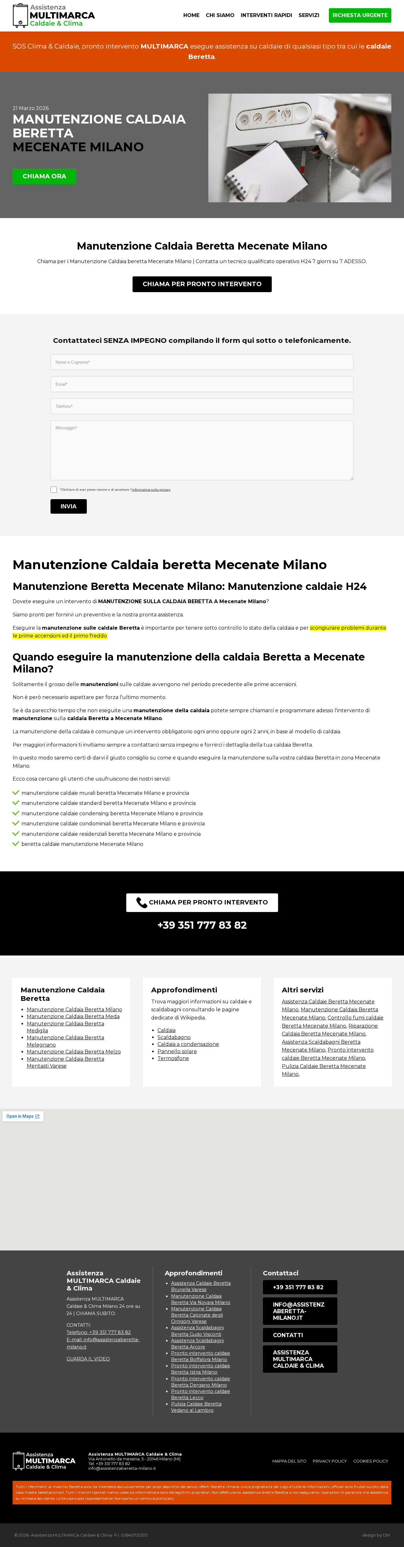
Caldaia (166, 1030)
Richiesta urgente (360, 15)
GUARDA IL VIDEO (88, 1359)
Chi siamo (220, 15)
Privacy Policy (330, 1461)
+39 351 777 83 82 (298, 1287)
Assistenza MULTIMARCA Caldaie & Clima (298, 1359)
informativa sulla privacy (151, 490)
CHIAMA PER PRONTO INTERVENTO (202, 284)
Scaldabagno (174, 1037)
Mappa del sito (289, 1461)
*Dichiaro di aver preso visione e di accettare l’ (115, 490)
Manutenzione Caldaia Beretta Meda (73, 1016)
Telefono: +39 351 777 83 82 (99, 1332)
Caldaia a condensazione (188, 1044)
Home (191, 15)
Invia (69, 506)
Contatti (288, 1335)
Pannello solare (177, 1051)
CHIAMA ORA (44, 176)
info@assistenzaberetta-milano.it (299, 1311)
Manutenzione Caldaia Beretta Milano (74, 1010)
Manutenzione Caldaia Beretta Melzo (74, 1052)
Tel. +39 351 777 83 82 (109, 1463)
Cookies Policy (370, 1461)
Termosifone (173, 1058)
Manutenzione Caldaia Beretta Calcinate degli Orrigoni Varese (197, 1315)
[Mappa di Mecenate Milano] (202, 1179)
